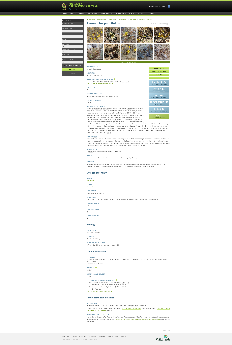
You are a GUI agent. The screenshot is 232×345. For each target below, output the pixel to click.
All (66, 65)
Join (163, 6)
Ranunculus (90, 181)
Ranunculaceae (92, 187)
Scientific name (67, 23)
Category (65, 44)
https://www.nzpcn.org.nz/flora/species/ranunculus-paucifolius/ (138, 319)
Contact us (150, 14)
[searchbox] (72, 57)
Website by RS (93, 339)
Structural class (68, 49)
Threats (81, 14)
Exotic (79, 65)
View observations (159, 83)
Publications (105, 14)
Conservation (119, 14)
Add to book (159, 74)
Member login (154, 6)
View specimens (159, 103)
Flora (72, 14)
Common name (67, 28)
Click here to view (159, 89)
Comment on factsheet (159, 71)
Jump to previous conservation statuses (100, 84)
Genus (64, 34)
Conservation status (69, 54)
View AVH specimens (159, 110)
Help (140, 14)
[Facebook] (169, 6)
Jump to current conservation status (99, 291)
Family (64, 39)
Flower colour (67, 60)
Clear (73, 73)
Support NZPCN (159, 116)
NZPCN (131, 14)
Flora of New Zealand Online (131, 308)
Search (72, 70)
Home (65, 14)
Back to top (166, 330)
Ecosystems (92, 14)
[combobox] (72, 57)
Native (72, 65)
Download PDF (159, 68)
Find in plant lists (159, 78)
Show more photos (128, 62)
